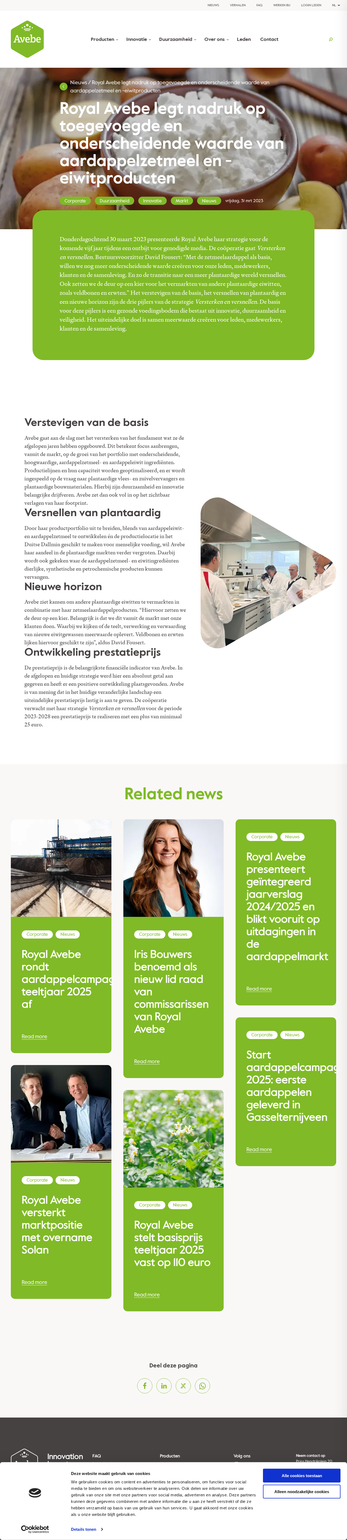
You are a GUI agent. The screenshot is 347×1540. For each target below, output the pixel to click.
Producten (102, 39)
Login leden (311, 5)
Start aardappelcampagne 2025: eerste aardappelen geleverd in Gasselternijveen (285, 1086)
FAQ (259, 5)
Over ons (214, 39)
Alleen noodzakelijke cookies (301, 1491)
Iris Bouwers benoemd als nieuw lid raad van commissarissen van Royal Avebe (171, 992)
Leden (244, 39)
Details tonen (83, 1529)
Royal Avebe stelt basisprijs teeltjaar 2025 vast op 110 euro (172, 1244)
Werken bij (281, 5)
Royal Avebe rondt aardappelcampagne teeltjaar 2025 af (61, 979)
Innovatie (136, 39)
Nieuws (213, 5)
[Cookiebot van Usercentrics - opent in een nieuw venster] (35, 1529)
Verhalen (238, 5)
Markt (182, 201)
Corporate (75, 201)
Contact (269, 39)
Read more (34, 1037)
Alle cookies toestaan (302, 1475)
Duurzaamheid (175, 39)
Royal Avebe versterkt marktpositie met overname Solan (57, 1225)
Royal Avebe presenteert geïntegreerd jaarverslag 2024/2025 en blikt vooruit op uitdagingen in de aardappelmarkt (285, 907)
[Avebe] (27, 39)
